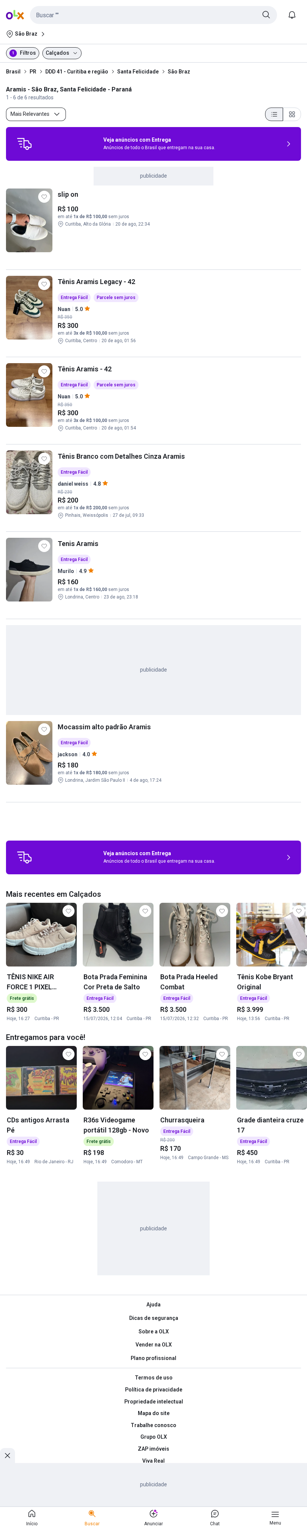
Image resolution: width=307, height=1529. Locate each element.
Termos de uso (154, 1378)
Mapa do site (154, 1413)
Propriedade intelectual (153, 1402)
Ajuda (153, 1305)
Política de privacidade (153, 1390)
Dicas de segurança (153, 1318)
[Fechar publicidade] (7, 1455)
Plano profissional (153, 1358)
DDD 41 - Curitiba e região (76, 71)
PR (33, 71)
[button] (153, 15)
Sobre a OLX (154, 1332)
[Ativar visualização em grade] (292, 114)
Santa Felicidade (138, 71)
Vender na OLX (154, 1345)
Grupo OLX (153, 1437)
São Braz (179, 71)
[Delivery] (24, 144)
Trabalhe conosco (153, 1425)
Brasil (13, 71)
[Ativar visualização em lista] (274, 114)
